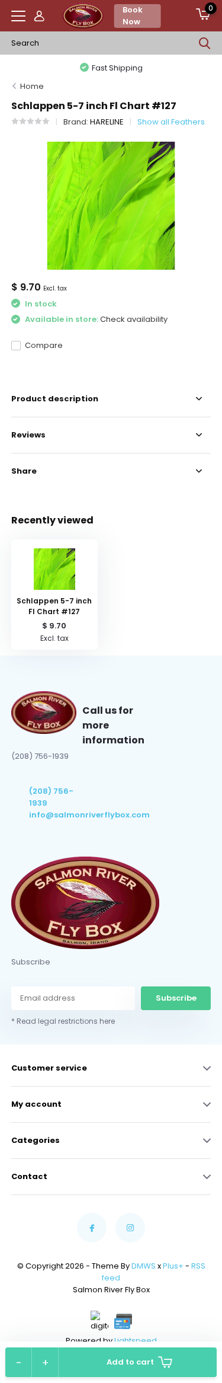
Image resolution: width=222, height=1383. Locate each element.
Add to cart (130, 1362)
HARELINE (107, 121)
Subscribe (176, 998)
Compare (44, 345)
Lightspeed (135, 1340)
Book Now (133, 15)
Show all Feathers (171, 121)
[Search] (205, 43)
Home (32, 86)
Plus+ (173, 1266)
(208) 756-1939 (51, 797)
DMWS (143, 1266)
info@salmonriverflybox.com (56, 814)
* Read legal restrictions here (63, 1021)
